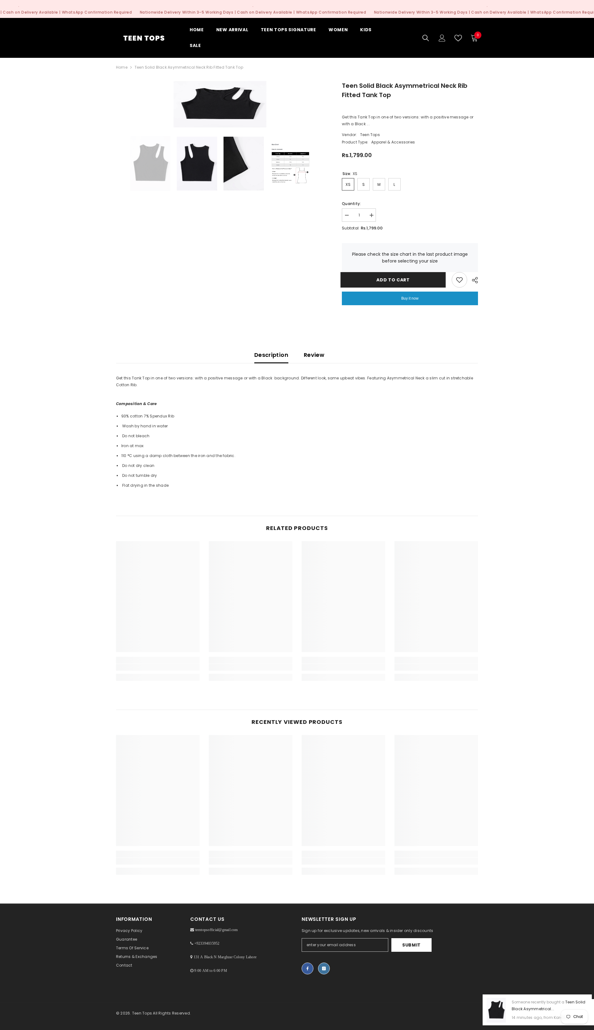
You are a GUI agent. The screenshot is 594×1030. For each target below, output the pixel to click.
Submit (411, 945)
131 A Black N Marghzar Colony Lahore (225, 957)
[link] (158, 667)
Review (314, 355)
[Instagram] (324, 968)
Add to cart (394, 280)
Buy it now (410, 298)
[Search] (426, 38)
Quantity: (351, 203)
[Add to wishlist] (459, 280)
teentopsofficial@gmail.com (216, 930)
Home (121, 67)
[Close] (589, 994)
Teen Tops (370, 134)
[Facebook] (307, 968)
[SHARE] (472, 280)
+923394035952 (207, 943)
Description (271, 355)
